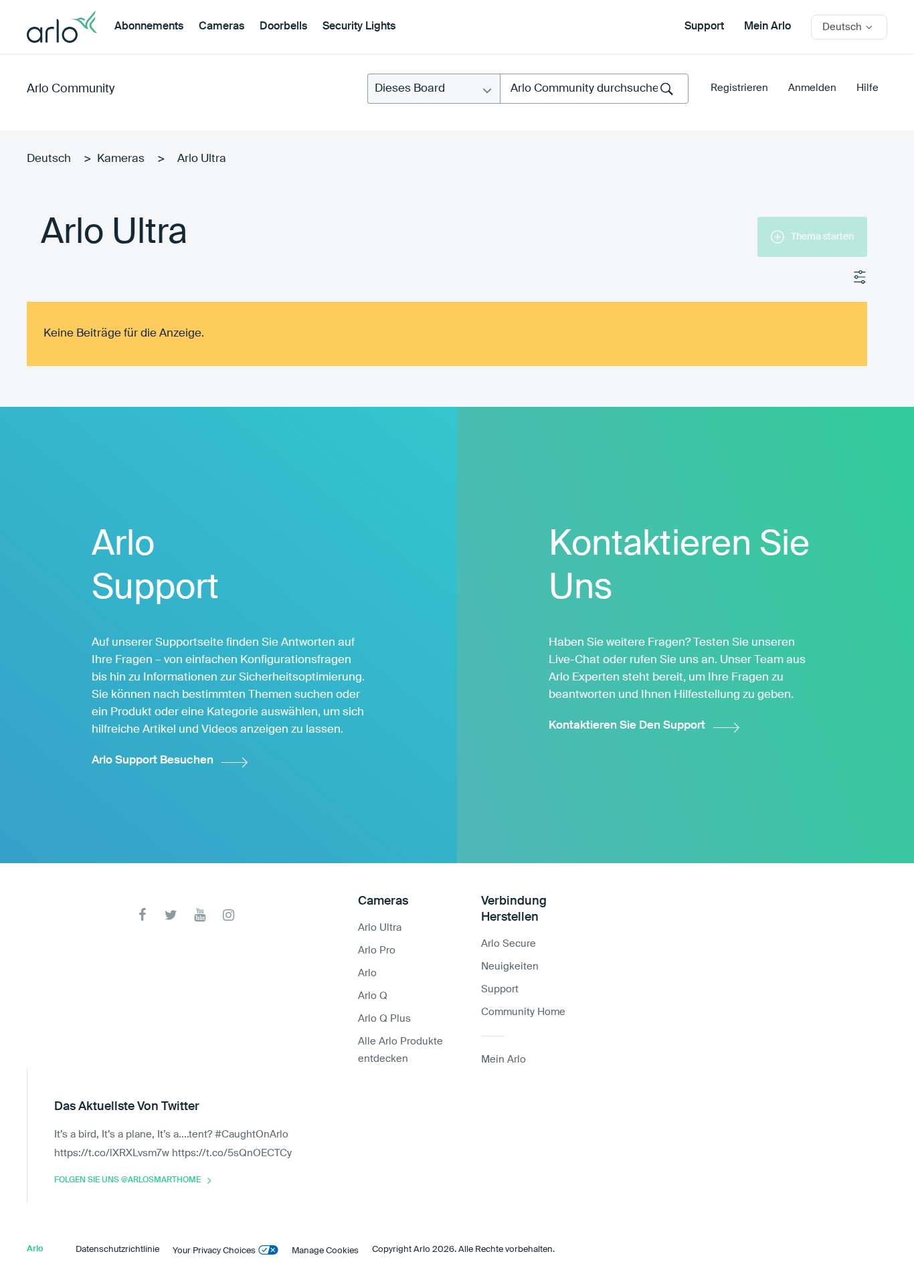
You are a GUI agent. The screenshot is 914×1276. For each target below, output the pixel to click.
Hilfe (867, 88)
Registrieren (739, 88)
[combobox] (594, 89)
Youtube (199, 915)
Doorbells (283, 26)
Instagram (228, 915)
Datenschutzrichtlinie (117, 1249)
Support (704, 26)
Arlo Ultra (379, 928)
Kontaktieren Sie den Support (627, 725)
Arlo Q (372, 996)
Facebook (142, 915)
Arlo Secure (508, 944)
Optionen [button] (860, 277)
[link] (657, 243)
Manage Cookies (325, 1251)
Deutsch (49, 159)
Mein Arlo (767, 26)
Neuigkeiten (510, 967)
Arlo (367, 973)
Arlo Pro (376, 950)
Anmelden (812, 88)
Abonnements (148, 26)
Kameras (121, 159)
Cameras (221, 26)
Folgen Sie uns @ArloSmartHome (127, 1180)
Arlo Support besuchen (152, 760)
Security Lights (359, 26)
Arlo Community (70, 89)
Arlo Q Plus (384, 1019)
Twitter (171, 915)
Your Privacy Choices (214, 1251)
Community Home (523, 1012)
